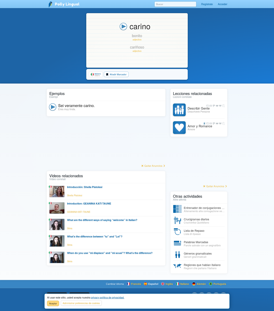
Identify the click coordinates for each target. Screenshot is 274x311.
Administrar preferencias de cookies (81, 303)
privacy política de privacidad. (107, 297)
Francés (135, 284)
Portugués (219, 284)
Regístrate (207, 4)
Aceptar (53, 303)
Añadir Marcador (118, 74)
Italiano (184, 284)
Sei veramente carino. (76, 105)
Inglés (169, 284)
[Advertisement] (106, 141)
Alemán (201, 284)
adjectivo (137, 39)
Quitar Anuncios (153, 166)
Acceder (222, 4)
